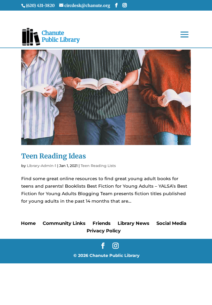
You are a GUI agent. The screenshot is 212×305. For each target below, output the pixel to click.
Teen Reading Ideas (53, 156)
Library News (133, 223)
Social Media (171, 223)
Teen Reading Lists (98, 165)
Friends (102, 223)
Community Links (64, 223)
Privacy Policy (104, 231)
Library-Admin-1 (41, 165)
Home (28, 223)
